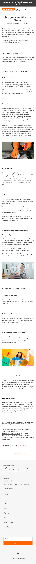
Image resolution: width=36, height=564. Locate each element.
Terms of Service (8, 522)
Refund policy (7, 527)
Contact (5, 508)
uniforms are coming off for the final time (16, 301)
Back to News (19, 454)
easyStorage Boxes (20, 558)
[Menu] (33, 9)
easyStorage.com (16, 472)
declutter (15, 376)
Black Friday (25, 408)
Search (5, 499)
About (5, 504)
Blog (4, 518)
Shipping (6, 513)
